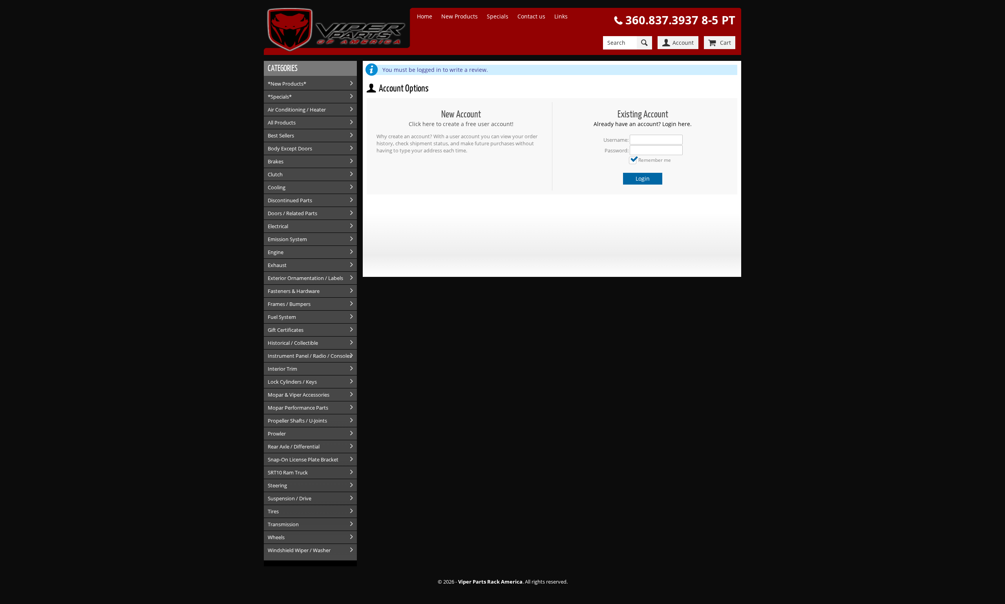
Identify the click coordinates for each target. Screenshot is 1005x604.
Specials (497, 16)
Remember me (654, 160)
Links (561, 16)
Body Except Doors (290, 148)
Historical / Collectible (293, 342)
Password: (617, 150)
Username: (616, 139)
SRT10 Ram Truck (288, 472)
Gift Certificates (285, 329)
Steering (277, 485)
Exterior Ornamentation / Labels (305, 278)
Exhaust (277, 265)
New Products (459, 16)
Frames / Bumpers (289, 303)
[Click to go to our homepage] (340, 31)
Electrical (278, 226)
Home (424, 16)
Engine (275, 252)
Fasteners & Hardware (294, 291)
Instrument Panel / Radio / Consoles (310, 355)
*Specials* (280, 96)
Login (643, 178)
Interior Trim (282, 368)
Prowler (277, 433)
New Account (461, 114)
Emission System (287, 239)
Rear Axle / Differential (294, 446)
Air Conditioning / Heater (297, 109)
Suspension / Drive (289, 498)
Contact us (531, 16)
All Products (282, 122)
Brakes (275, 161)
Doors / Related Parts (292, 213)
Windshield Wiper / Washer (299, 550)
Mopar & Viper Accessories (298, 394)
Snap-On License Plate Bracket (303, 459)
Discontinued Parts (290, 200)
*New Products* (287, 83)
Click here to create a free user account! (461, 124)
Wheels (276, 537)
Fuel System (282, 316)
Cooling (276, 187)
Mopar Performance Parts (298, 407)
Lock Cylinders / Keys (292, 381)
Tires (273, 511)
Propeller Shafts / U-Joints (297, 420)
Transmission (283, 524)
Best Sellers (281, 135)
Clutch (275, 174)
